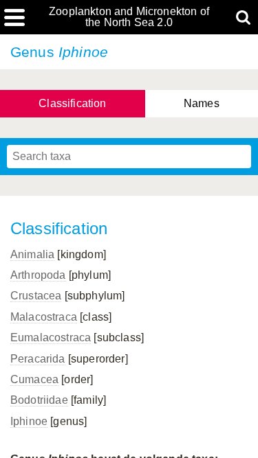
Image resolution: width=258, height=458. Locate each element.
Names (201, 103)
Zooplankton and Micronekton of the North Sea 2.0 (129, 17)
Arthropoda (38, 275)
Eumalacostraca (50, 337)
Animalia (32, 254)
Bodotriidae (39, 400)
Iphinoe (28, 421)
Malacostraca (43, 317)
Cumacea (34, 379)
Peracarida (37, 359)
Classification (72, 103)
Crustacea (35, 295)
